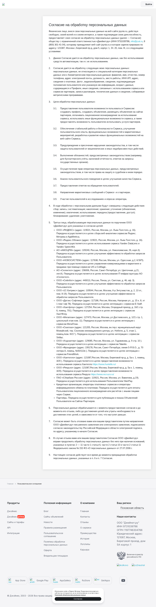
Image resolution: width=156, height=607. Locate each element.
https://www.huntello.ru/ (104, 364)
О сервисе (85, 527)
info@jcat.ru (137, 41)
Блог (46, 511)
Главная (84, 511)
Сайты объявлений (53, 516)
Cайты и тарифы (15, 522)
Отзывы (84, 522)
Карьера (84, 549)
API (9, 527)
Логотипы (85, 544)
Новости (48, 522)
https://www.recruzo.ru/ (102, 374)
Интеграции (13, 533)
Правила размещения (55, 527)
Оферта (48, 550)
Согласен (78, 599)
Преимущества (88, 533)
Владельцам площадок (56, 555)
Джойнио (12, 511)
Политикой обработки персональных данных (70, 595)
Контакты (85, 516)
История (84, 538)
